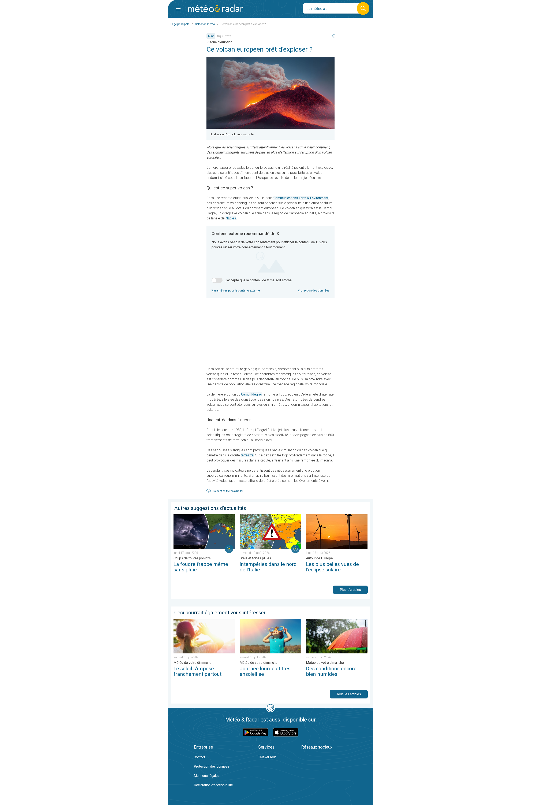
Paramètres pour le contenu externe (236, 290)
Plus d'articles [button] (350, 590)
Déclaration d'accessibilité (213, 785)
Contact (199, 757)
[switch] (217, 280)
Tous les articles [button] (348, 694)
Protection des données (313, 290)
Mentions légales (207, 776)
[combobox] (333, 8)
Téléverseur (267, 757)
